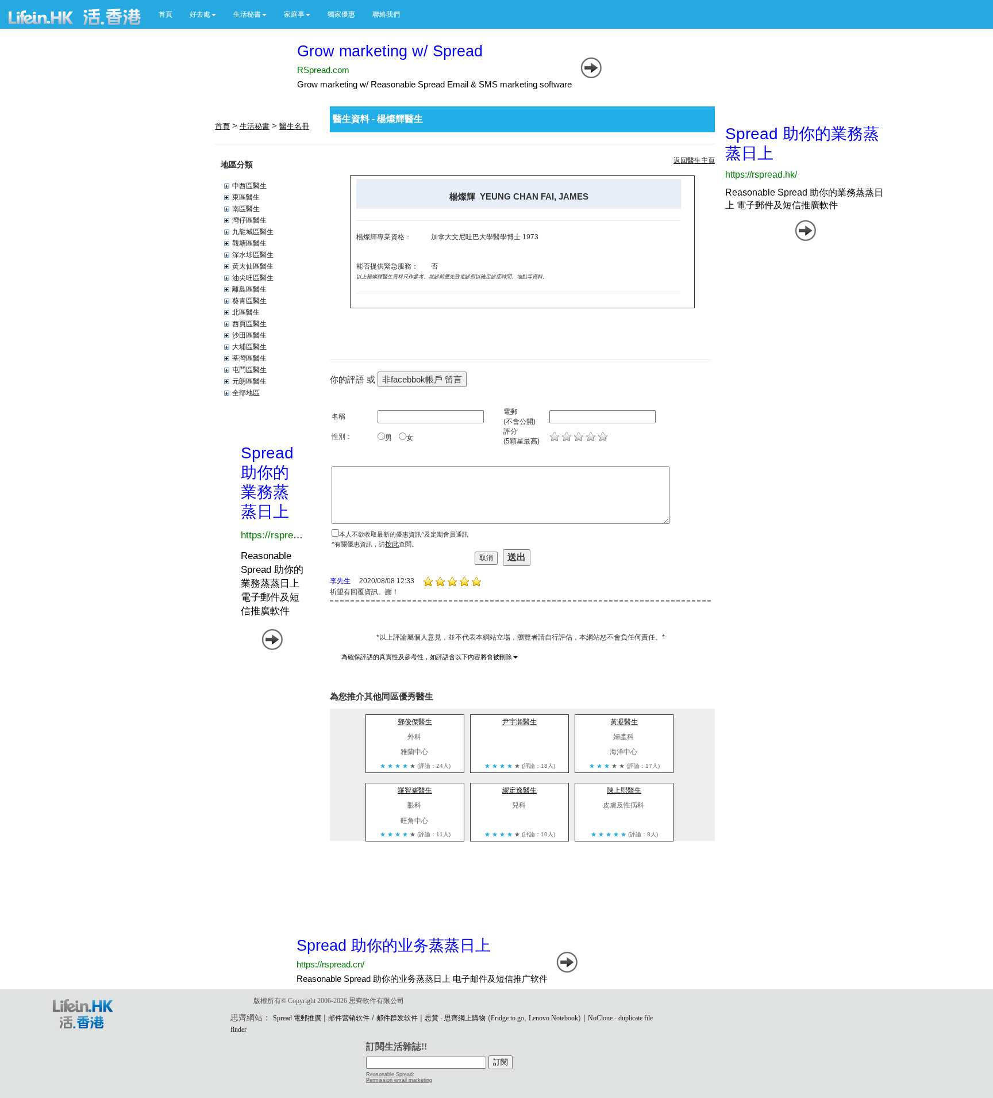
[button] (203, 14)
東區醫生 (246, 197)
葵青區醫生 (249, 301)
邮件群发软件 (397, 1018)
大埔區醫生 (249, 347)
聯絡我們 (386, 14)
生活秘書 (255, 126)
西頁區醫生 (249, 324)
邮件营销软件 (349, 1018)
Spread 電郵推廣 (297, 1018)
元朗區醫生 (249, 381)
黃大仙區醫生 (253, 266)
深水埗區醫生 (253, 255)
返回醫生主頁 (694, 160)
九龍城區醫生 (253, 232)
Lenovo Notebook (553, 1018)
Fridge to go (507, 1018)
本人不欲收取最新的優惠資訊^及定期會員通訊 (403, 534)
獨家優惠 (341, 14)
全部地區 (246, 393)
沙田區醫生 (249, 335)
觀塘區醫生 (249, 243)
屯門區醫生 (249, 370)
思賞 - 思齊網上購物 (455, 1018)
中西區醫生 (249, 186)
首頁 (165, 14)
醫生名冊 (294, 126)
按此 (392, 544)
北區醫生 (246, 312)
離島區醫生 (249, 289)
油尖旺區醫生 (253, 278)
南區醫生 (246, 209)
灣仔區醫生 (249, 220)
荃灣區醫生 (249, 358)
